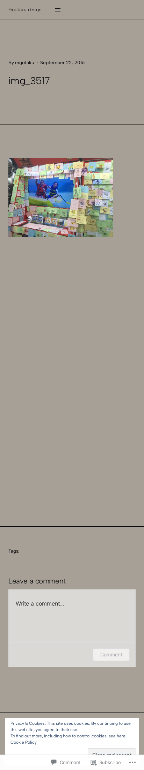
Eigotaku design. (25, 9)
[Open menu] (57, 10)
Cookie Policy (23, 742)
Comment (111, 654)
